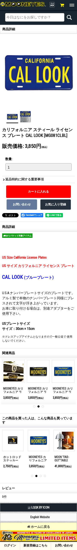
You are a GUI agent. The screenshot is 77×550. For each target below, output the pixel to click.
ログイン (10, 545)
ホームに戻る (40, 527)
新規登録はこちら (35, 545)
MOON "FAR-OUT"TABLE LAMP (62, 460)
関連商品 (8, 353)
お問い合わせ (64, 545)
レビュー (8, 488)
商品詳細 (8, 227)
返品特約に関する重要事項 (24, 179)
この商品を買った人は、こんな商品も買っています (37, 420)
